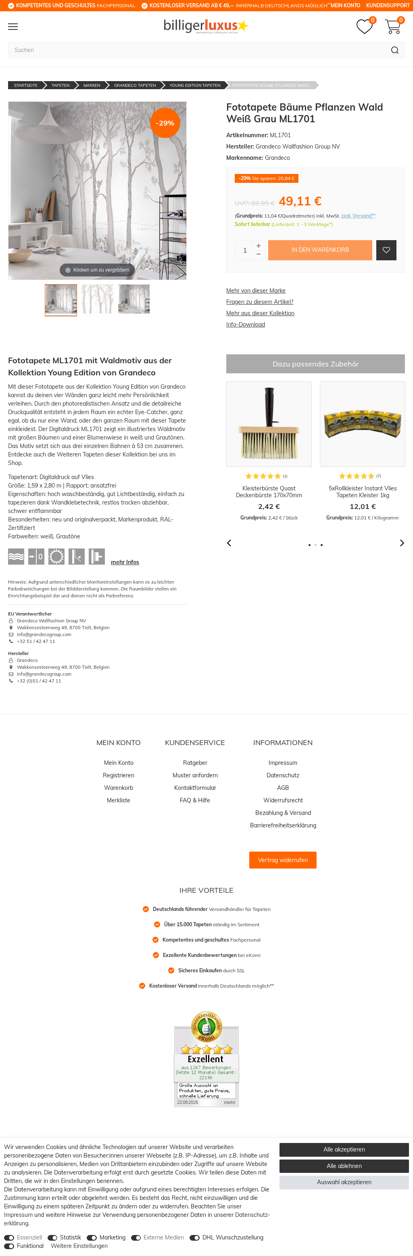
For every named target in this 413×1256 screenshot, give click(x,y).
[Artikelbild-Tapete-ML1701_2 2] (97, 302)
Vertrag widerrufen (283, 860)
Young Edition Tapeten (195, 85)
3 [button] (322, 545)
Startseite (26, 85)
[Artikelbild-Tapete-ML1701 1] (61, 302)
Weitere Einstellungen (79, 1246)
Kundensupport (388, 5)
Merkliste (118, 800)
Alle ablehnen (344, 1166)
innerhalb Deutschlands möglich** (211, 986)
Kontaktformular (195, 787)
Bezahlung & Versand (283, 812)
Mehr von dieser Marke (256, 290)
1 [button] (310, 545)
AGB (283, 787)
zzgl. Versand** (358, 216)
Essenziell (29, 1237)
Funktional (30, 1246)
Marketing (112, 1237)
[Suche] (395, 50)
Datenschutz (283, 775)
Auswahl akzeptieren (344, 1182)
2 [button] (316, 545)
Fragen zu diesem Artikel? (259, 302)
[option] (269, 451)
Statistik (70, 1237)
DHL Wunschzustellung (232, 1237)
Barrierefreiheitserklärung (283, 825)
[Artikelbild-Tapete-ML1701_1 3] (134, 302)
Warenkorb (118, 787)
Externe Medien (164, 1237)
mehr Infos (125, 562)
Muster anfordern (195, 775)
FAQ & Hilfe (195, 800)
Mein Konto (345, 5)
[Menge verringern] (258, 254)
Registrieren (118, 775)
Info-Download (245, 324)
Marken (91, 85)
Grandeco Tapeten (135, 85)
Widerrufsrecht (283, 800)
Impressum (283, 762)
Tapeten (60, 85)
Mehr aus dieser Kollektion (260, 313)
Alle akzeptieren (344, 1149)
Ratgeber (195, 762)
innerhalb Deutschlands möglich (240, 5)
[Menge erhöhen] (258, 246)
